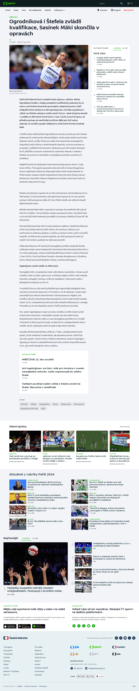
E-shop (6, 668)
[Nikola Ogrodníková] (48, 67)
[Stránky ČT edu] (116, 655)
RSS (134, 686)
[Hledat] (121, 3)
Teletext (6, 657)
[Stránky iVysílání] (118, 648)
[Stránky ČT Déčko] (74, 655)
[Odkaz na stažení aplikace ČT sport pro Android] (24, 626)
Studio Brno (39, 654)
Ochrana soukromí (31, 686)
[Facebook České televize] (120, 638)
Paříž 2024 (13, 17)
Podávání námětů (41, 668)
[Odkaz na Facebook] (79, 626)
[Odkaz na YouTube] (88, 626)
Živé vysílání (7, 650)
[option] (81, 676)
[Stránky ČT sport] (95, 648)
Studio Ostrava (40, 657)
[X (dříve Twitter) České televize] (129, 638)
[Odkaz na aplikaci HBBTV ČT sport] (38, 626)
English (19, 686)
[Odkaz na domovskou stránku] (12, 3)
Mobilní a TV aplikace (11, 671)
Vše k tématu (125, 426)
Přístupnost (43, 686)
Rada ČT (38, 661)
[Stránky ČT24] (74, 648)
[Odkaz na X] (84, 626)
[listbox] (90, 676)
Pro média (38, 647)
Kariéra (37, 664)
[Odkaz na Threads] (93, 626)
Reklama (38, 650)
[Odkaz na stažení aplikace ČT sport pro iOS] (10, 626)
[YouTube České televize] (125, 638)
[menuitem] (7, 10)
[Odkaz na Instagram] (74, 626)
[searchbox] (109, 3)
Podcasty (6, 661)
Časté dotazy (39, 671)
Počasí (5, 664)
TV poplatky (7, 654)
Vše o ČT (6, 675)
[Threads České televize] (134, 638)
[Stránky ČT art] (94, 655)
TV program (7, 647)
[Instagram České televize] (116, 638)
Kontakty (38, 675)
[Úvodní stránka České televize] (15, 638)
